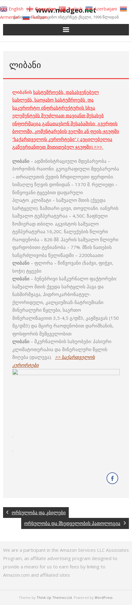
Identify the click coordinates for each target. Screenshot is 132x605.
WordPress (103, 597)
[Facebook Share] (112, 478)
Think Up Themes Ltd (54, 597)
